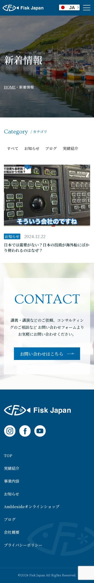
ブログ (51, 148)
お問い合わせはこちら (41, 354)
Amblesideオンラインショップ (31, 507)
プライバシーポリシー (23, 545)
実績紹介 (70, 148)
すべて (12, 148)
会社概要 (11, 532)
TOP (8, 456)
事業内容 (11, 481)
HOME (10, 87)
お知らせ (31, 148)
